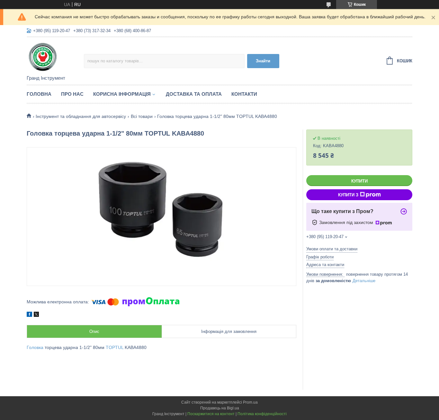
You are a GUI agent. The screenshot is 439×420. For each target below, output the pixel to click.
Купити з (348, 194)
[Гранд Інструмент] (55, 56)
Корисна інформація (122, 94)
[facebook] (29, 315)
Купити (359, 181)
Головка (35, 347)
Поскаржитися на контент (211, 414)
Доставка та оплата (194, 94)
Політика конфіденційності (262, 414)
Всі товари (142, 116)
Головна (39, 94)
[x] (36, 315)
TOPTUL (114, 347)
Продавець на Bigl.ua (219, 408)
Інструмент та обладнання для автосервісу (81, 116)
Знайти (263, 60)
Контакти (244, 94)
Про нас (72, 94)
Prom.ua (250, 402)
